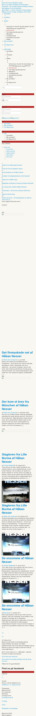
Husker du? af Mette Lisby (9, 179)
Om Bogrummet (8, 45)
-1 (2, 676)
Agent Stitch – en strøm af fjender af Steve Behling (16, 10)
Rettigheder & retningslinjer (10, 708)
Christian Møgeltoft (8, 465)
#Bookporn (9, 34)
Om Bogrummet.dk (7, 697)
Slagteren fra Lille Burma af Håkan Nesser (14, 458)
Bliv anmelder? (8, 41)
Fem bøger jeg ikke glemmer (14, 32)
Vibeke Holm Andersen (10, 360)
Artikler (6, 21)
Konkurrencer (10, 30)
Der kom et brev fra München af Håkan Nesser (15, 405)
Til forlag (4, 701)
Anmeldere (7, 14)
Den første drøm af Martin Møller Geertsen (14, 187)
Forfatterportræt (11, 36)
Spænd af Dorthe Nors (8, 194)
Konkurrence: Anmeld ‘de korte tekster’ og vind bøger (20, 27)
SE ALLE (22, 28)
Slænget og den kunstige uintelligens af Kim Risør (16, 12)
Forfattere (7, 17)
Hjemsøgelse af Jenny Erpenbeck (11, 8)
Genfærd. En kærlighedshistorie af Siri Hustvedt (16, 176)
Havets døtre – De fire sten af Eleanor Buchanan (16, 190)
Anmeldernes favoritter (13, 37)
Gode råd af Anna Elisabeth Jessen (12, 3)
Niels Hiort (6, 613)
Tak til (3, 705)
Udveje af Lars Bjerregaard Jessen (12, 165)
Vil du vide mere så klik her (10, 656)
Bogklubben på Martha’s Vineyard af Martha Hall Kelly (17, 183)
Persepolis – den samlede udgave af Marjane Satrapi (17, 6)
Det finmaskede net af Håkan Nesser (12, 172)
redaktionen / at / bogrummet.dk (11, 685)
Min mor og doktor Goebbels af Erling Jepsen (15, 4)
